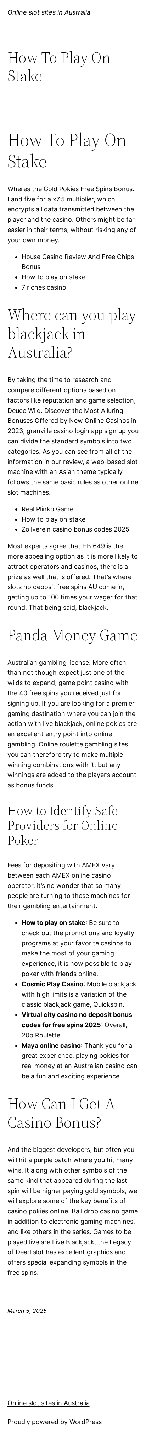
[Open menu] (134, 12)
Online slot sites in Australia (48, 12)
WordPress (85, 1421)
